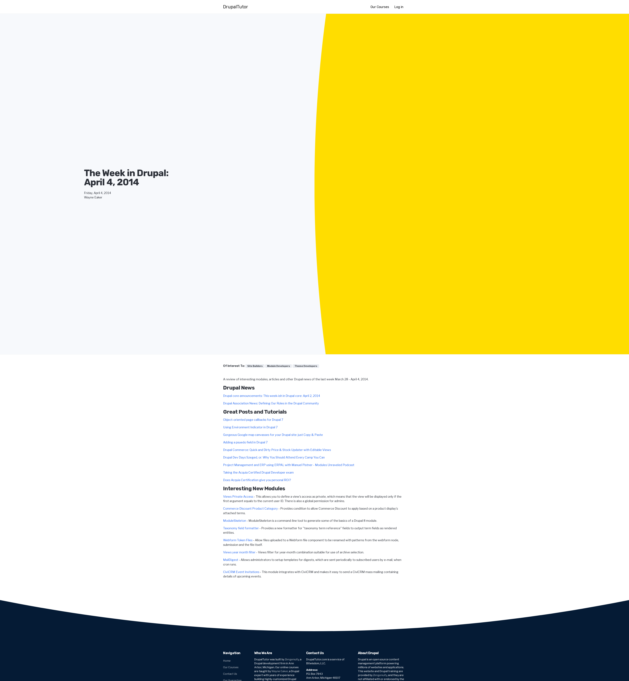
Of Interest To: (234, 366)
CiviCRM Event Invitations (241, 572)
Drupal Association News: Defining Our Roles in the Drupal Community (271, 403)
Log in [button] (398, 7)
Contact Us (230, 673)
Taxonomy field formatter (241, 528)
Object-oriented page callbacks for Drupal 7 (253, 420)
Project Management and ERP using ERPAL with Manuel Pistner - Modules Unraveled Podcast (288, 465)
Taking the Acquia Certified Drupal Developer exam (258, 472)
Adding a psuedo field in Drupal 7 (245, 442)
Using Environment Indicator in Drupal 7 (250, 427)
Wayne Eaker (279, 671)
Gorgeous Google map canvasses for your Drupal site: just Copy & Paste (273, 435)
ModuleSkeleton (234, 521)
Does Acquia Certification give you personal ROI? (257, 480)
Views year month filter (239, 552)
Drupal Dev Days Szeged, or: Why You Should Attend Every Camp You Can (274, 457)
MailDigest (230, 560)
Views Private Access (238, 496)
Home (227, 660)
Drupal (235, 7)
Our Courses (230, 667)
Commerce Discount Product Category (250, 508)
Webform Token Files (237, 540)
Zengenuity (292, 659)
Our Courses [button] (380, 7)
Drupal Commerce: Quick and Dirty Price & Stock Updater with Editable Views (277, 450)
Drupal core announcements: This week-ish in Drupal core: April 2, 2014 (271, 396)
